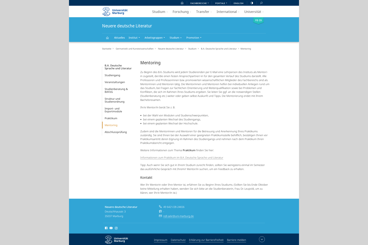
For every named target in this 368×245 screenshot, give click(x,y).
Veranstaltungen (115, 82)
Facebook (106, 228)
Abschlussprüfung (116, 132)
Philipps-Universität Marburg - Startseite (120, 10)
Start (182, 3)
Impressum (160, 240)
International (227, 11)
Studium (158, 11)
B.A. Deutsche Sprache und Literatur (219, 48)
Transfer (202, 11)
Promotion (192, 37)
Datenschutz (178, 240)
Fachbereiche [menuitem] (198, 3)
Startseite (106, 48)
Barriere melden (236, 240)
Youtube (111, 228)
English (239, 3)
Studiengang (112, 75)
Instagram (116, 228)
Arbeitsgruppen (154, 37)
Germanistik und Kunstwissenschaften (135, 48)
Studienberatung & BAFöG (116, 90)
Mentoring (111, 125)
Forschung (181, 11)
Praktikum (111, 118)
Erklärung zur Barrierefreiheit (206, 240)
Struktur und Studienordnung (114, 100)
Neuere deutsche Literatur (107, 37)
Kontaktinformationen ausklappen (262, 239)
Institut (133, 37)
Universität (252, 11)
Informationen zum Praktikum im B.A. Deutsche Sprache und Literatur (181, 157)
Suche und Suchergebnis (261, 3)
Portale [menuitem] (220, 3)
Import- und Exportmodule (113, 110)
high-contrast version (252, 3)
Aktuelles (119, 37)
